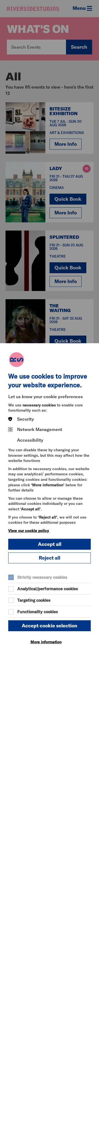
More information (46, 641)
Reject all (49, 558)
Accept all (49, 544)
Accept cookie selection (49, 625)
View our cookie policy (28, 530)
